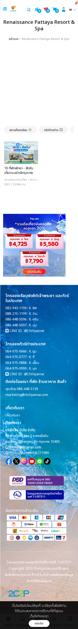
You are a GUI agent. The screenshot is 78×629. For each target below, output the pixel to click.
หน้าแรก (14, 39)
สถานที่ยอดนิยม (18, 130)
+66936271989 (37, 452)
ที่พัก (24, 180)
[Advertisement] (39, 85)
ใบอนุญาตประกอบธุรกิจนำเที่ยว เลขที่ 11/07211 (39, 562)
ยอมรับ (39, 623)
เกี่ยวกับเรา (12, 415)
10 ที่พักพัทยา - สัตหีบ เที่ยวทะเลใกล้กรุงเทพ (18, 170)
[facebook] (8, 461)
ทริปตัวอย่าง (51, 130)
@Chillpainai (34, 330)
